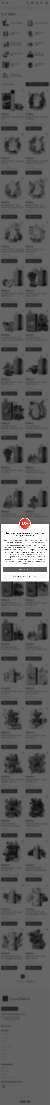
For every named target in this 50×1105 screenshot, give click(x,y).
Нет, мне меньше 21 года (25, 577)
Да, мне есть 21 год (25, 569)
